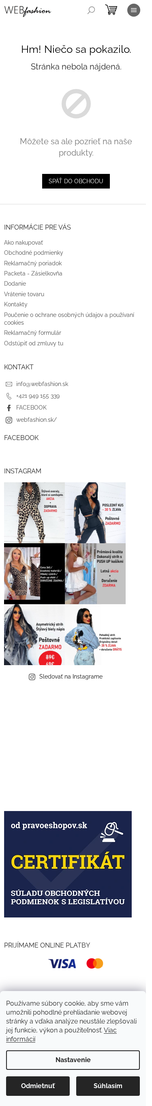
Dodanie (15, 283)
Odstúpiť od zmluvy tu (33, 343)
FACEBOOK (31, 407)
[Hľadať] (91, 10)
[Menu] (134, 10)
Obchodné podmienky (33, 252)
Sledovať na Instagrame (71, 676)
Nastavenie (73, 1060)
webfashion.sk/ (36, 419)
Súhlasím (108, 1086)
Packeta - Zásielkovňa (33, 273)
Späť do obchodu (76, 181)
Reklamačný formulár (32, 333)
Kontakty (16, 304)
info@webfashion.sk (42, 384)
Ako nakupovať (23, 242)
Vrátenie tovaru (24, 294)
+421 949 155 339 (38, 396)
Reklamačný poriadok (33, 263)
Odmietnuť (38, 1086)
